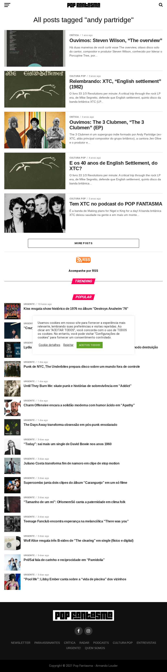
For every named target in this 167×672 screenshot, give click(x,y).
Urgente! (73, 648)
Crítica (69, 642)
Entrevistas (146, 642)
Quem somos (95, 648)
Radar (84, 642)
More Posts (83, 243)
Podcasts (101, 642)
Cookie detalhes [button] (49, 345)
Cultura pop (123, 642)
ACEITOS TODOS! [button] (89, 345)
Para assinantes (47, 642)
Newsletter (20, 642)
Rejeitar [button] (68, 345)
